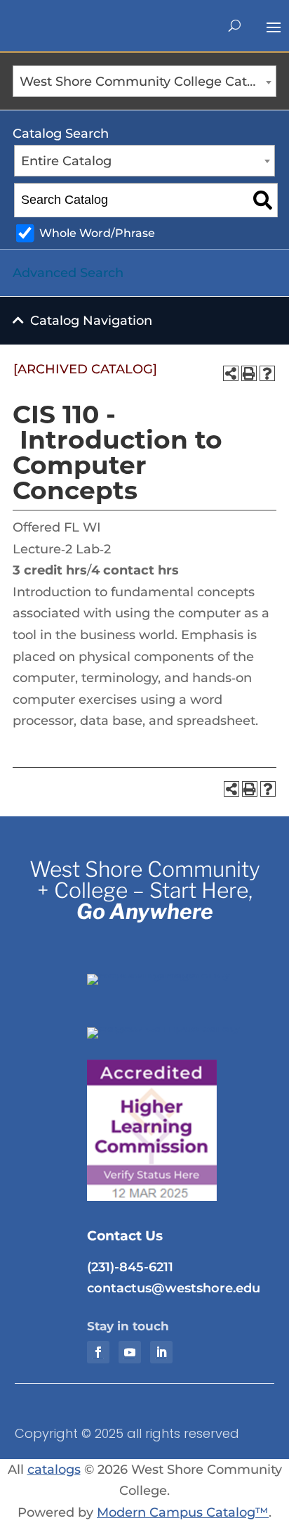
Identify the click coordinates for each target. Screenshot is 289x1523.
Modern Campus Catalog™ (183, 1512)
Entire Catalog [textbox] (66, 161)
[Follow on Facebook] (98, 1352)
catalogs (54, 1469)
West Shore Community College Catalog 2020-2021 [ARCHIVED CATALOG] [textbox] (148, 81)
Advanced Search (68, 273)
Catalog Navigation (91, 320)
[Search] (262, 200)
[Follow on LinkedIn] (161, 1352)
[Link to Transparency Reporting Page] (173, 974)
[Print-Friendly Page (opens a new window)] (249, 373)
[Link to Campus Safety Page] (173, 1027)
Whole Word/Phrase (97, 233)
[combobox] (144, 81)
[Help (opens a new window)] (267, 373)
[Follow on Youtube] (130, 1352)
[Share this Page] (230, 373)
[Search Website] (235, 26)
